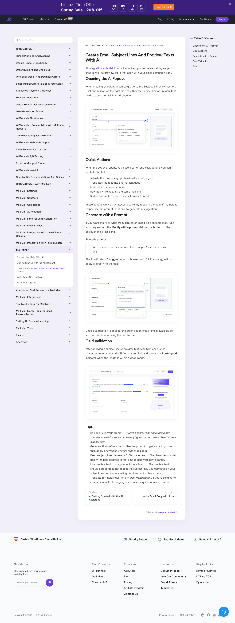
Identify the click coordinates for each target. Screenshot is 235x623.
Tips (195, 66)
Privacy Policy (166, 615)
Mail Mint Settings (26, 190)
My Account (203, 582)
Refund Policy (187, 615)
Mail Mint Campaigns (28, 204)
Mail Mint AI (23, 249)
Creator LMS (61, 19)
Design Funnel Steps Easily (31, 62)
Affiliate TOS (203, 576)
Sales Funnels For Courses (31, 149)
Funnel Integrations (27, 97)
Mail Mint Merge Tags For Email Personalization (34, 312)
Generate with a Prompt (205, 56)
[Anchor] (129, 79)
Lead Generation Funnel (29, 111)
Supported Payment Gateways (33, 90)
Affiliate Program (134, 588)
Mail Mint (44, 19)
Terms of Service (206, 570)
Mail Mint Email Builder (29, 225)
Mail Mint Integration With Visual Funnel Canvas (39, 234)
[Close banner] (230, 4)
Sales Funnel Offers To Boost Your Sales (39, 83)
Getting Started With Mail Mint (33, 183)
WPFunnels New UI (27, 170)
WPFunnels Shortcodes (29, 118)
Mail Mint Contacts (27, 197)
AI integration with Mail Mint (103, 68)
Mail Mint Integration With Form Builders (39, 242)
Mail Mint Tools (24, 328)
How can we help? (167, 512)
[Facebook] (208, 615)
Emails (20, 335)
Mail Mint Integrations (28, 297)
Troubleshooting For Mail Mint (33, 304)
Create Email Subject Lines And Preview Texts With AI (41, 270)
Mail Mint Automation (28, 211)
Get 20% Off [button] (162, 7)
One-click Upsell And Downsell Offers (38, 76)
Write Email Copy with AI (29, 277)
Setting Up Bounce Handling (32, 321)
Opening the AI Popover (205, 45)
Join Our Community (173, 576)
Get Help (204, 19)
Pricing (170, 19)
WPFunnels (29, 19)
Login (222, 19)
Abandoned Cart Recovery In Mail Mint (38, 290)
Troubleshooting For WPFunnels (34, 135)
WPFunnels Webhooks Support (33, 142)
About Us (129, 570)
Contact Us (131, 593)
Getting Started (25, 49)
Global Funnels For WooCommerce (36, 104)
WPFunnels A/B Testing (29, 156)
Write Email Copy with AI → (158, 496)
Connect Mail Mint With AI (30, 257)
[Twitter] (214, 615)
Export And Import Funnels (31, 163)
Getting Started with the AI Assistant (36, 262)
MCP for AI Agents (26, 282)
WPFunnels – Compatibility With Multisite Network (40, 127)
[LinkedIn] (202, 615)
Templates (167, 588)
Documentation (187, 19)
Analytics (21, 341)
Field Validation (200, 61)
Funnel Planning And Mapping (33, 55)
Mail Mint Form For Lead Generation (36, 218)
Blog (160, 19)
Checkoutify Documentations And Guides (40, 177)
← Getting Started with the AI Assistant (106, 498)
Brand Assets (169, 582)
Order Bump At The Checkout (33, 69)
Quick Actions (200, 50)
